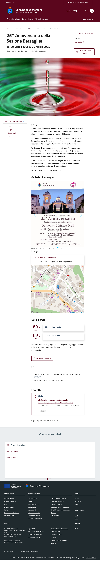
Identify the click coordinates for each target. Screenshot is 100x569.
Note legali (54, 537)
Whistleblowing (55, 531)
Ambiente (30, 501)
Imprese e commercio (57, 501)
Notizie (77, 498)
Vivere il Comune (41, 19)
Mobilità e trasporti (56, 504)
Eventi (76, 519)
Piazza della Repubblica (47, 257)
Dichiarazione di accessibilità (59, 540)
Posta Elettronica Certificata (12, 541)
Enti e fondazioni (9, 507)
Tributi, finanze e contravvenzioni (60, 510)
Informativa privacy (56, 534)
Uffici (5, 504)
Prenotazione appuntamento (36, 531)
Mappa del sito (8, 551)
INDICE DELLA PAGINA (13, 121)
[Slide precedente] (35, 215)
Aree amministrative (10, 501)
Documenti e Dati (9, 516)
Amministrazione (13, 19)
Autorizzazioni (32, 510)
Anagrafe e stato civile (34, 504)
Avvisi (76, 504)
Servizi (30, 19)
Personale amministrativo (11, 513)
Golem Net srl (48, 558)
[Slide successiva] (81, 215)
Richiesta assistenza (34, 537)
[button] (58, 287)
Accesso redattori (91, 558)
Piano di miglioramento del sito (29, 551)
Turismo (53, 513)
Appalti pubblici (32, 507)
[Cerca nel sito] (92, 11)
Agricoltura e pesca (33, 498)
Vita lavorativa (55, 516)
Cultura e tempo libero (34, 516)
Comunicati (78, 501)
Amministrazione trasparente (78, 2)
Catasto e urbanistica (34, 513)
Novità (24, 19)
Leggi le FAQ (31, 529)
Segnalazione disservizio (35, 534)
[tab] (57, 247)
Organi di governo (9, 498)
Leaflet (73, 312)
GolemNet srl (80, 312)
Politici (6, 510)
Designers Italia (80, 558)
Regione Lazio (10, 2)
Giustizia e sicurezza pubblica (59, 498)
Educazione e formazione (35, 519)
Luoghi (76, 516)
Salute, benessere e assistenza (60, 507)
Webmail (53, 543)
